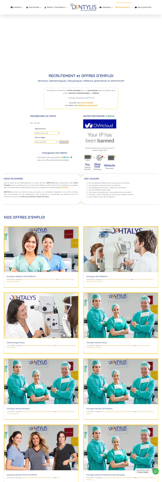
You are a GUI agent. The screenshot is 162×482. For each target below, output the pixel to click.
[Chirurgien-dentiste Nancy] (121, 315)
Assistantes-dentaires (29, 477)
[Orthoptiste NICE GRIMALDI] (121, 249)
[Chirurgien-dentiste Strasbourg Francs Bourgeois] (121, 447)
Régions (12, 281)
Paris (58, 477)
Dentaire (119, 345)
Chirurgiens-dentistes (109, 345)
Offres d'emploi (35, 279)
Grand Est (60, 345)
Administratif (26, 279)
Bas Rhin (139, 477)
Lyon (8, 281)
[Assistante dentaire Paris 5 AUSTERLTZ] (41, 447)
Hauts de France (141, 411)
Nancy (9, 347)
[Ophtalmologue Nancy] (41, 315)
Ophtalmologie (117, 279)
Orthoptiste (125, 279)
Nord (151, 411)
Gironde (65, 411)
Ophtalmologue (47, 345)
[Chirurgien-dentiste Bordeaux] (41, 381)
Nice (145, 279)
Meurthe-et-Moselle (69, 345)
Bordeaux (60, 411)
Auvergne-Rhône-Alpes (66, 279)
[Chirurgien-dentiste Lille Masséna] (121, 381)
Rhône (18, 281)
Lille (148, 411)
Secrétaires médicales (48, 279)
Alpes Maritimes (139, 279)
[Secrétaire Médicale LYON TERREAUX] (41, 249)
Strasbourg (89, 479)
